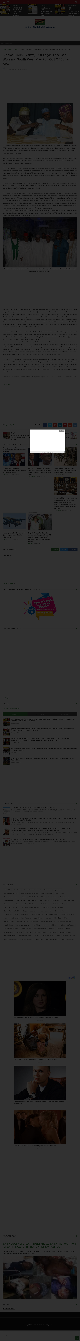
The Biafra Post (49, 452)
